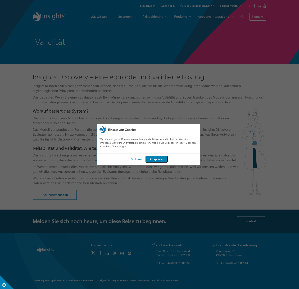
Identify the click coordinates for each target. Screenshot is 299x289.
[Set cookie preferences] (7, 282)
